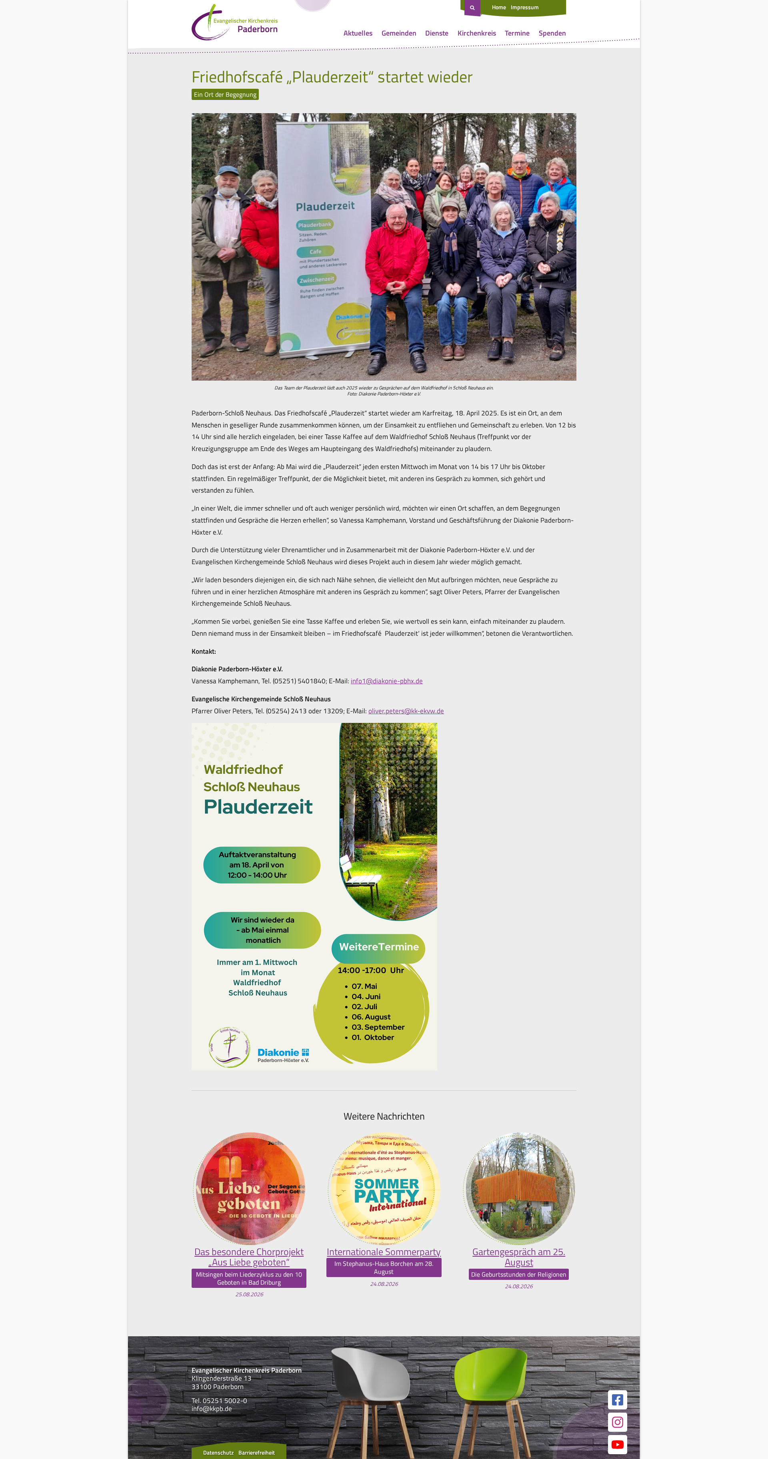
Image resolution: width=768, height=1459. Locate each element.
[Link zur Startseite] (235, 24)
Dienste (436, 33)
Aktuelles (358, 33)
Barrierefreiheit (256, 1452)
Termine (517, 33)
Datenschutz (218, 1452)
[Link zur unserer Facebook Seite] (617, 1399)
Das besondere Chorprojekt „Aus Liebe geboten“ (249, 1256)
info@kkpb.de (212, 1408)
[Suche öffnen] (473, 8)
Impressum (525, 7)
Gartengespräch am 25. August (518, 1256)
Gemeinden (399, 33)
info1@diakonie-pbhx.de (387, 681)
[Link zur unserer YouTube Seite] (617, 1444)
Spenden (552, 33)
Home (499, 7)
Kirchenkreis (477, 33)
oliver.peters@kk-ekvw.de (406, 711)
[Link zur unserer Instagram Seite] (617, 1422)
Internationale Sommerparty (384, 1251)
